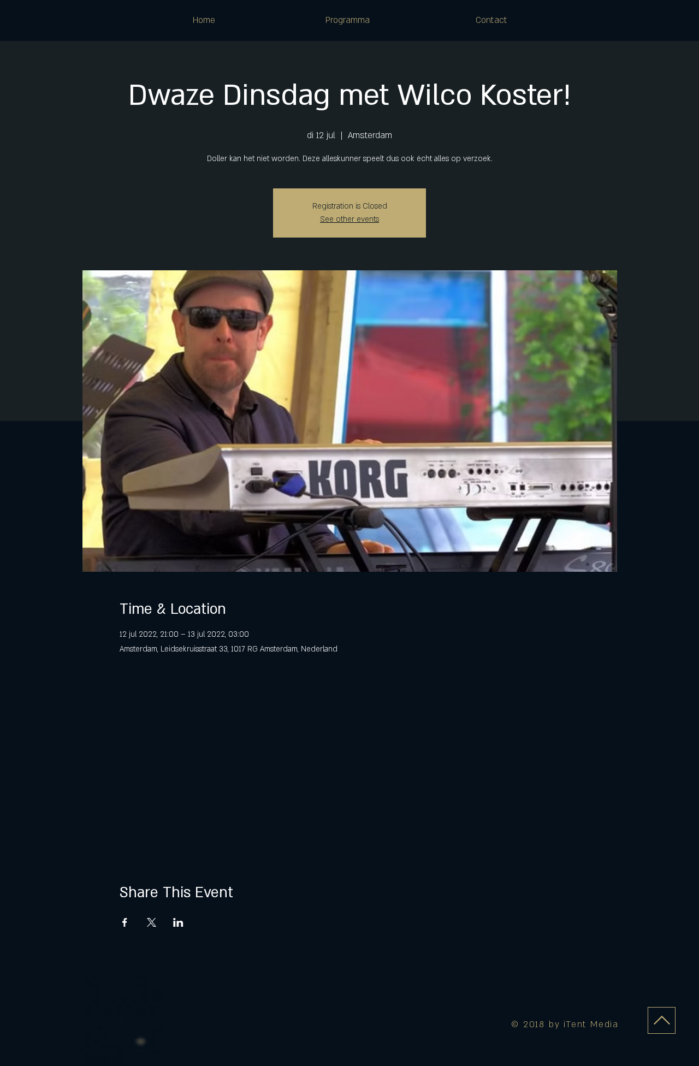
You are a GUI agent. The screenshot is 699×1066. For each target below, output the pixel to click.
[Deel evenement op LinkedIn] (178, 922)
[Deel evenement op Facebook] (125, 922)
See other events (349, 219)
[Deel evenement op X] (151, 922)
